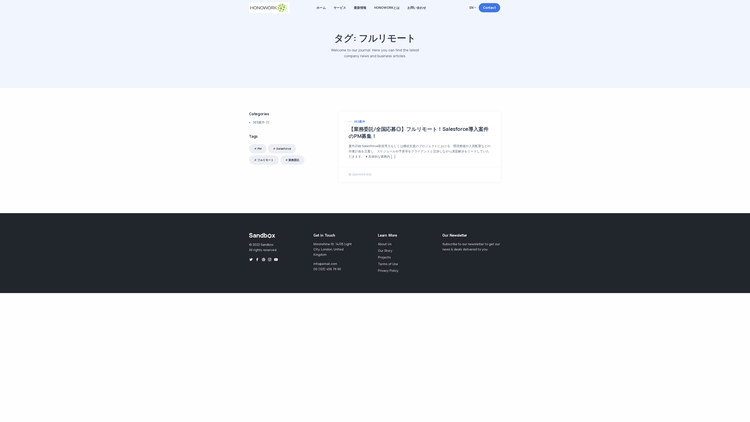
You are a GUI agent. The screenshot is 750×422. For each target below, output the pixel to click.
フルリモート (265, 160)
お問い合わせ (416, 7)
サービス (340, 7)
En (471, 7)
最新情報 (360, 7)
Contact (489, 7)
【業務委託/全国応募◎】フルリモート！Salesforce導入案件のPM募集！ (418, 132)
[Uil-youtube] (276, 259)
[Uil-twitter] (251, 259)
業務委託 (293, 160)
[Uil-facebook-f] (257, 259)
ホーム (321, 7)
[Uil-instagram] (270, 259)
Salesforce (283, 148)
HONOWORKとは (387, 7)
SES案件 (359, 121)
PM (259, 148)
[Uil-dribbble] (263, 259)
